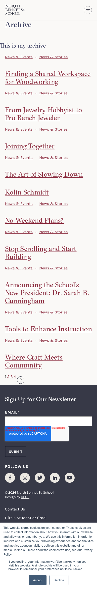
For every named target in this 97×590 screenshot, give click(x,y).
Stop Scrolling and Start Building (41, 252)
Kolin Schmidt (27, 192)
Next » (17, 376)
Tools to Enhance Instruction (48, 329)
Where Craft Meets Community (34, 361)
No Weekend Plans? (34, 220)
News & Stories (53, 56)
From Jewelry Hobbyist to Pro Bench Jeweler (43, 114)
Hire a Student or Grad (25, 517)
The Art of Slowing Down (44, 174)
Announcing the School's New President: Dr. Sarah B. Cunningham (47, 293)
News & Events (19, 56)
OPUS (25, 497)
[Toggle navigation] (88, 10)
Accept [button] (37, 580)
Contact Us (15, 508)
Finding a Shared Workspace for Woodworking (48, 77)
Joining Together (29, 146)
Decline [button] (59, 580)
